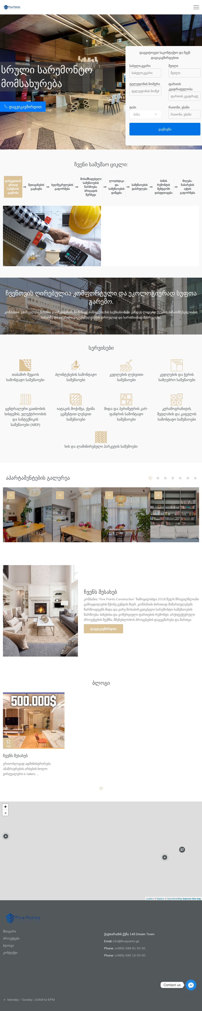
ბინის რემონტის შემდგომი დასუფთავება (163, 186)
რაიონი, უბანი (178, 107)
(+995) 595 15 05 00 (130, 955)
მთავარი (9, 931)
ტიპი (132, 107)
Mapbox (160, 898)
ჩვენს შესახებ (15, 755)
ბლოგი (8, 945)
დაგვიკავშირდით (25, 106)
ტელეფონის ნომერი (144, 84)
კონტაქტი (10, 953)
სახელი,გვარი (140, 66)
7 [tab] (195, 478)
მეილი (173, 66)
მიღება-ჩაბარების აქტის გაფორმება (187, 186)
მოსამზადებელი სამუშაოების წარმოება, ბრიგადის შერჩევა (90, 186)
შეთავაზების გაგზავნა (36, 187)
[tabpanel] (27, 514)
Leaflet (149, 898)
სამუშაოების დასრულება (140, 187)
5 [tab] (180, 478)
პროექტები (11, 938)
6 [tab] (188, 478)
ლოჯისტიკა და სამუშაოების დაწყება (116, 186)
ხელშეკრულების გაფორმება (62, 187)
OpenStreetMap (174, 898)
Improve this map (192, 898)
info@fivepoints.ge (126, 941)
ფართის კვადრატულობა (180, 86)
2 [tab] (158, 478)
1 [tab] (150, 478)
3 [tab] (165, 478)
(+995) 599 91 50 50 (130, 948)
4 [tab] (173, 478)
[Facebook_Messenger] (191, 985)
